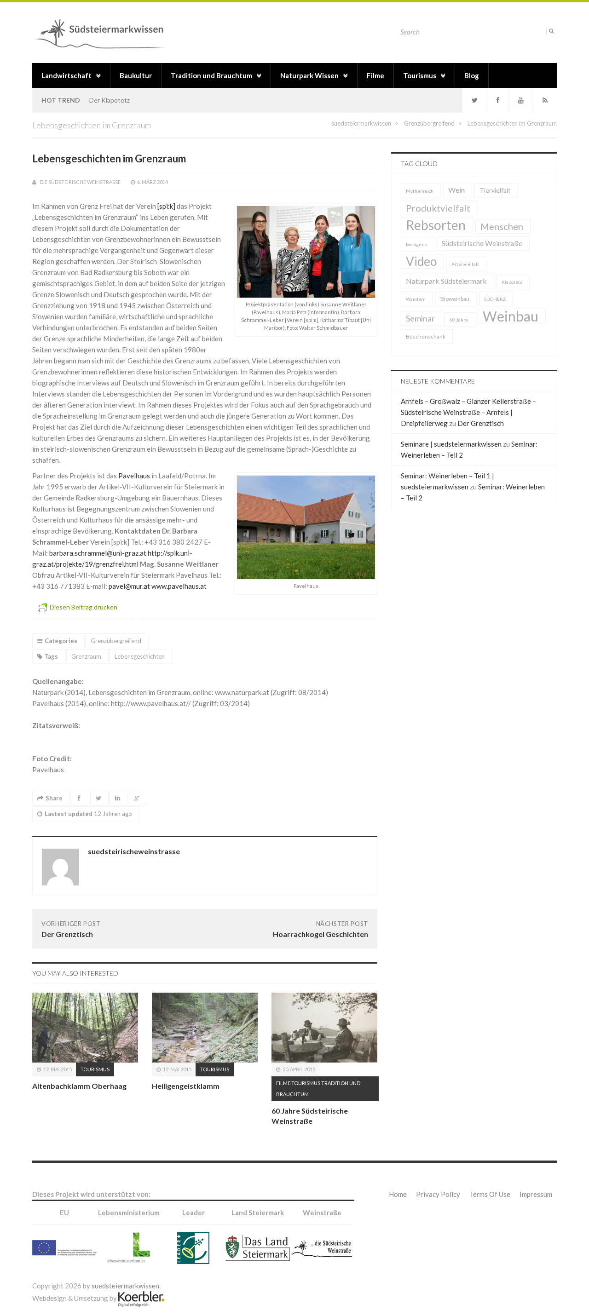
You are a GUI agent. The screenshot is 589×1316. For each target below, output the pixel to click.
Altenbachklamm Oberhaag (79, 1085)
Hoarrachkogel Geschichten (320, 934)
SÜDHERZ (495, 299)
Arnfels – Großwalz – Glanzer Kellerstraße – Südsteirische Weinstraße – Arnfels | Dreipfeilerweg (468, 412)
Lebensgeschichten (140, 656)
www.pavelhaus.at (179, 586)
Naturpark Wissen (309, 75)
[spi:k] (166, 206)
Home (398, 1194)
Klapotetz (512, 282)
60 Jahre (459, 319)
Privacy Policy (438, 1194)
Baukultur (136, 75)
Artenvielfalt (465, 264)
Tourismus (419, 75)
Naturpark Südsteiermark (446, 280)
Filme (375, 75)
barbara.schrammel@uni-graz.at (97, 553)
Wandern (416, 299)
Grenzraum (86, 656)
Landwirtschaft (66, 75)
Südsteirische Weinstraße (482, 243)
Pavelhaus (134, 475)
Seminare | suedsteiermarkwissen (451, 444)
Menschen (501, 226)
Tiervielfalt (495, 190)
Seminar (420, 318)
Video (421, 261)
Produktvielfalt (438, 207)
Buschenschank (425, 336)
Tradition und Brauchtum (211, 75)
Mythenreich (419, 191)
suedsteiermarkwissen (361, 123)
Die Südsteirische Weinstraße (80, 182)
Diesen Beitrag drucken (83, 607)
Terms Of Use (489, 1194)
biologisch (416, 244)
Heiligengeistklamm (185, 1085)
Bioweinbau (454, 298)
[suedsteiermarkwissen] (103, 32)
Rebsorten (436, 225)
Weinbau (510, 316)
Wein (456, 189)
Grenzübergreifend (429, 123)
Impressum (536, 1194)
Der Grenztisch (67, 934)
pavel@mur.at (129, 586)
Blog (471, 75)
